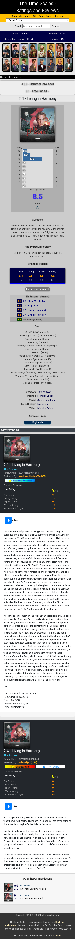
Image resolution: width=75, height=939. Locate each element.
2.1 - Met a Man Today (34, 301)
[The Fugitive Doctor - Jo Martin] (51, 64)
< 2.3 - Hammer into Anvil (37, 84)
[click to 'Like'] (8, 520)
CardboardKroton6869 (33, 476)
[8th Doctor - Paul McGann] (69, 50)
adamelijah (28, 762)
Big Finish (37, 422)
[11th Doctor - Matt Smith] (33, 64)
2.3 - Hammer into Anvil (34, 310)
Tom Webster (44, 391)
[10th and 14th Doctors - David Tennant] (24, 64)
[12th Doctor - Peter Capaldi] (42, 64)
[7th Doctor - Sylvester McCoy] (60, 50)
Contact (57, 935)
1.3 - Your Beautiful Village (33, 888)
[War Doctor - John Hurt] (6, 64)
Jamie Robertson (46, 400)
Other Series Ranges (43, 16)
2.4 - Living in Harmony (34, 314)
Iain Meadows (45, 404)
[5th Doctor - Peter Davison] (42, 50)
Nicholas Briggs (46, 395)
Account (59, 16)
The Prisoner (15, 77)
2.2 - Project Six (30, 305)
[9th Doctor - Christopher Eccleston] (15, 64)
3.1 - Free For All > (37, 91)
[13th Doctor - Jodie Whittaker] (60, 64)
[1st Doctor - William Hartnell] (6, 50)
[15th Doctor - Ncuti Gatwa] (69, 64)
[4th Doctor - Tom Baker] (33, 50)
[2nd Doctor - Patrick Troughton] (15, 50)
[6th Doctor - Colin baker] (51, 50)
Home (3, 77)
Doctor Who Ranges (22, 16)
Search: (18, 26)
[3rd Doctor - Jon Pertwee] (24, 50)
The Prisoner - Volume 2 (37, 289)
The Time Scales (36, 3)
